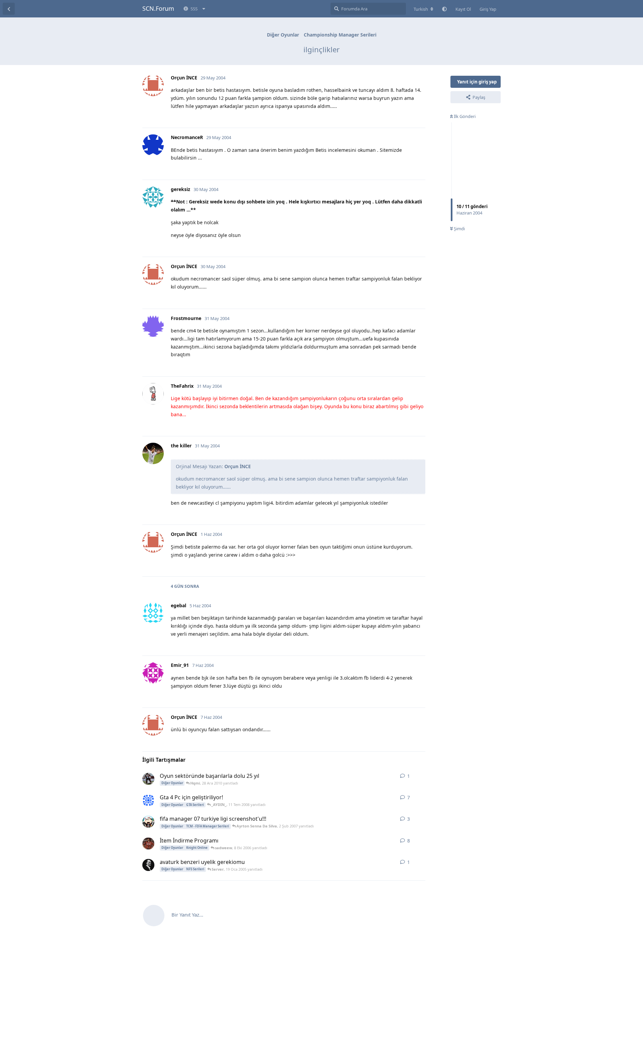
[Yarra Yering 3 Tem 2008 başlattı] (148, 800)
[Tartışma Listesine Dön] (9, 9)
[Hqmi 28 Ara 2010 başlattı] (148, 779)
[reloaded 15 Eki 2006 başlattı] (148, 822)
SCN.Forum (158, 8)
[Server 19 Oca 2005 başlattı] (148, 865)
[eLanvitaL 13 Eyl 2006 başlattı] (148, 843)
